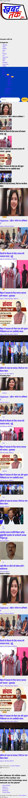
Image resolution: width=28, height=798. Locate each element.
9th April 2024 (4, 541)
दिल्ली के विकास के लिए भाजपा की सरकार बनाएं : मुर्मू (12, 255)
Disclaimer (5, 791)
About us (4, 787)
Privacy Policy (6, 792)
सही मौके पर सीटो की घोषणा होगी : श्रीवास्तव (12, 567)
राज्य (3, 55)
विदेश (3, 61)
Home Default (6, 785)
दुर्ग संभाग (7, 92)
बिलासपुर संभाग (8, 88)
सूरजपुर (4, 66)
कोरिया (4, 47)
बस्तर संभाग (7, 93)
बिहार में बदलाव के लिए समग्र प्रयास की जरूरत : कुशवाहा (13, 294)
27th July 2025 (9, 226)
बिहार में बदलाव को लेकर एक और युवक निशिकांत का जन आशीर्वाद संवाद (14, 330)
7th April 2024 (4, 572)
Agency (2, 226)
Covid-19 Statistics (15, 766)
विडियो (4, 59)
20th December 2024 (11, 334)
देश (3, 52)
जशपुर (3, 50)
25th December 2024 (11, 298)
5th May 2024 (9, 374)
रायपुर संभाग (5, 57)
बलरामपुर (4, 54)
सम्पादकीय (4, 62)
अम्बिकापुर (4, 45)
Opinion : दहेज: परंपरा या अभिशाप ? (13, 222)
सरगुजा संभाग (5, 64)
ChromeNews (22, 795)
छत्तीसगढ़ (4, 48)
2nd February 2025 (10, 259)
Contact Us (5, 789)
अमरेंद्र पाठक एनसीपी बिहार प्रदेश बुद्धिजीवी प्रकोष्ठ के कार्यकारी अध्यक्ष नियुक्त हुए (13, 535)
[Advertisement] (14, 29)
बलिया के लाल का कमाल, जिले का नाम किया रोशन (13, 369)
